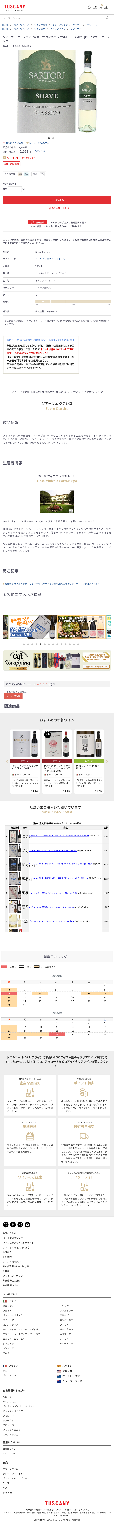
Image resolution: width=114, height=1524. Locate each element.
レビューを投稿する (39, 143)
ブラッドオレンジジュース (16, 1478)
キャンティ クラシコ (13, 1411)
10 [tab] (62, 644)
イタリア (13, 1301)
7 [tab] (49, 644)
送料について (42, 151)
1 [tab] (49, 138)
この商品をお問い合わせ (57, 208)
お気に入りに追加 (14, 142)
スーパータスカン (12, 1434)
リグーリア (8, 1320)
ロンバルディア (10, 1324)
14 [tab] (78, 644)
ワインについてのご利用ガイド (18, 1242)
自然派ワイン (9, 1448)
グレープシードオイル (14, 1473)
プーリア (64, 1324)
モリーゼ (64, 1315)
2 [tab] (53, 138)
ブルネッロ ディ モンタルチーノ (19, 1406)
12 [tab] (70, 644)
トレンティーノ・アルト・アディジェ (21, 1329)
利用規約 (7, 1257)
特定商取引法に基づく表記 (16, 1266)
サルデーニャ (66, 1343)
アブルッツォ (66, 1310)
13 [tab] (74, 644)
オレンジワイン (10, 1453)
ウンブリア (8, 1348)
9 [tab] (57, 644)
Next (107, 761)
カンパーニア (66, 1320)
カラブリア (65, 1334)
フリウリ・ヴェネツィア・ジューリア (21, 1334)
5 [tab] (41, 644)
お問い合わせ (9, 1233)
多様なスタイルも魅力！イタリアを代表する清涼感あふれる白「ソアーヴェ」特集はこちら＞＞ (52, 584)
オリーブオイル (10, 1469)
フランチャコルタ (12, 1429)
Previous (7, 761)
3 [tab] (32, 644)
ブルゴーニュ (9, 1375)
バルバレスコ (9, 1401)
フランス (14, 1365)
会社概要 (7, 1271)
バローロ (7, 1396)
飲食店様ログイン (12, 1285)
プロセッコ (8, 1425)
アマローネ (8, 1415)
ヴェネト (7, 1310)
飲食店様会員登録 (12, 1280)
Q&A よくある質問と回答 (16, 1247)
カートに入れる (57, 200)
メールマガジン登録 (13, 1238)
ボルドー (7, 1370)
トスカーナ (8, 1343)
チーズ (6, 1483)
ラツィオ (64, 1305)
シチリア (64, 1338)
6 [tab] (45, 644)
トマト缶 (7, 1492)
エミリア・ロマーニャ (14, 1338)
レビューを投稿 (13, 696)
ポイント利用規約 (12, 1261)
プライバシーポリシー (14, 1275)
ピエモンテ (8, 1305)
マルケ (6, 1353)
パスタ (6, 1487)
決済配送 (7, 1252)
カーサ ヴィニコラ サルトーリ (50, 259)
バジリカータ (66, 1329)
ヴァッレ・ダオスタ (13, 1315)
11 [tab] (66, 644)
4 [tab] (37, 644)
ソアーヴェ (8, 1420)
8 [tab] (53, 644)
